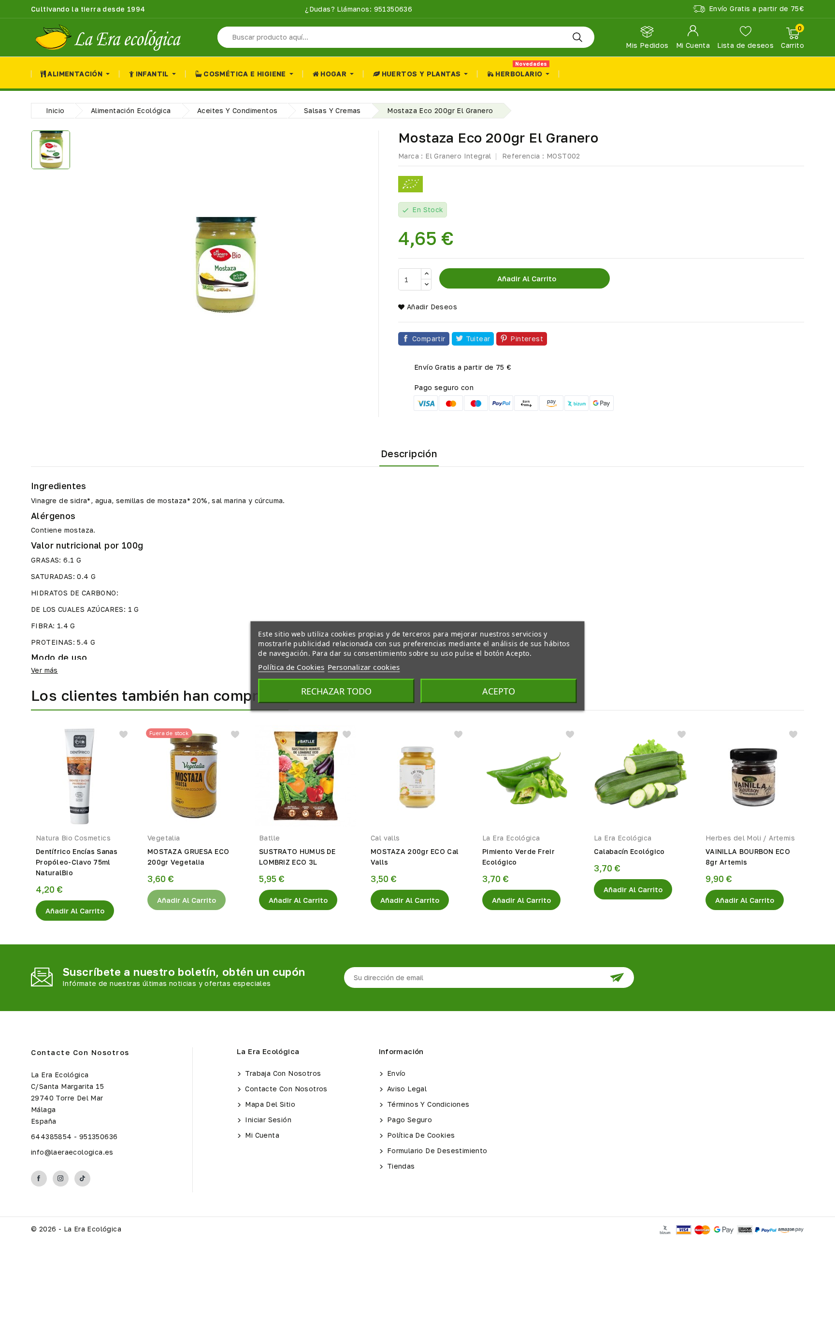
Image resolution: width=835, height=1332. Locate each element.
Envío (395, 1073)
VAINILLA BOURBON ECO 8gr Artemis (747, 856)
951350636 (392, 9)
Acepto (498, 691)
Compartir (429, 338)
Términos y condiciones (427, 1104)
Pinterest (526, 338)
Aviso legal (406, 1089)
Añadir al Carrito (74, 910)
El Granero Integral (458, 156)
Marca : (410, 156)
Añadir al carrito (525, 278)
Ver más (44, 670)
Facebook (39, 1179)
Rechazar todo (336, 691)
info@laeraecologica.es (72, 1152)
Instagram (61, 1179)
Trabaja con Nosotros (282, 1073)
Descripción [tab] (409, 453)
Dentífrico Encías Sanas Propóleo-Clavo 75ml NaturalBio (76, 862)
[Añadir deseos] (123, 734)
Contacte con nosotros (80, 1052)
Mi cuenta (261, 1135)
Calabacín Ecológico (629, 851)
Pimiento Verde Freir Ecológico (518, 856)
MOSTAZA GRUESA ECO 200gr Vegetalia (188, 856)
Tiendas (400, 1166)
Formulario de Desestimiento (436, 1150)
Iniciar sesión (267, 1119)
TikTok (82, 1179)
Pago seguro (408, 1119)
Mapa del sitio (269, 1104)
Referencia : (523, 156)
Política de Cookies (420, 1135)
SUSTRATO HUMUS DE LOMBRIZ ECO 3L (297, 856)
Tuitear (478, 338)
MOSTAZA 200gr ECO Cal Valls (415, 856)
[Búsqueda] (577, 37)
